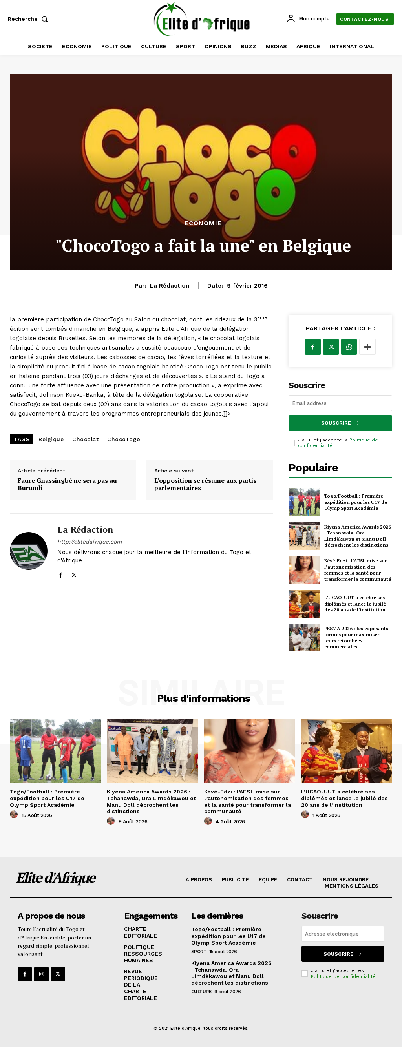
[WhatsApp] (349, 347)
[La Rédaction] (29, 551)
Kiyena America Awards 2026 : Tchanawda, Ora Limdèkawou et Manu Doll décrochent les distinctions (357, 536)
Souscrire (336, 423)
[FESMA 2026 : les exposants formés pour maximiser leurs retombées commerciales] (304, 637)
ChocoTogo (124, 439)
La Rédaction (169, 285)
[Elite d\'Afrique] (202, 19)
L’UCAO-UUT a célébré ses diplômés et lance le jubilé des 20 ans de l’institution (355, 604)
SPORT (199, 951)
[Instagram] (41, 974)
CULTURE (201, 991)
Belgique (51, 439)
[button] (29, 19)
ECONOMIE (203, 223)
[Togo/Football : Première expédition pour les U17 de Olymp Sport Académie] (304, 502)
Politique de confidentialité (343, 976)
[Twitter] (74, 573)
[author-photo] (15, 814)
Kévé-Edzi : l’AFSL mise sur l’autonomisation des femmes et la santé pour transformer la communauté (357, 570)
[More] (367, 347)
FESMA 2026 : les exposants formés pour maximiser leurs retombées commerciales (356, 638)
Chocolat (85, 439)
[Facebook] (60, 573)
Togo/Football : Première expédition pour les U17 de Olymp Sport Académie (355, 502)
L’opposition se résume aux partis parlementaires (205, 484)
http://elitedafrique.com (89, 541)
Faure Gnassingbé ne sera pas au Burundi (67, 484)
